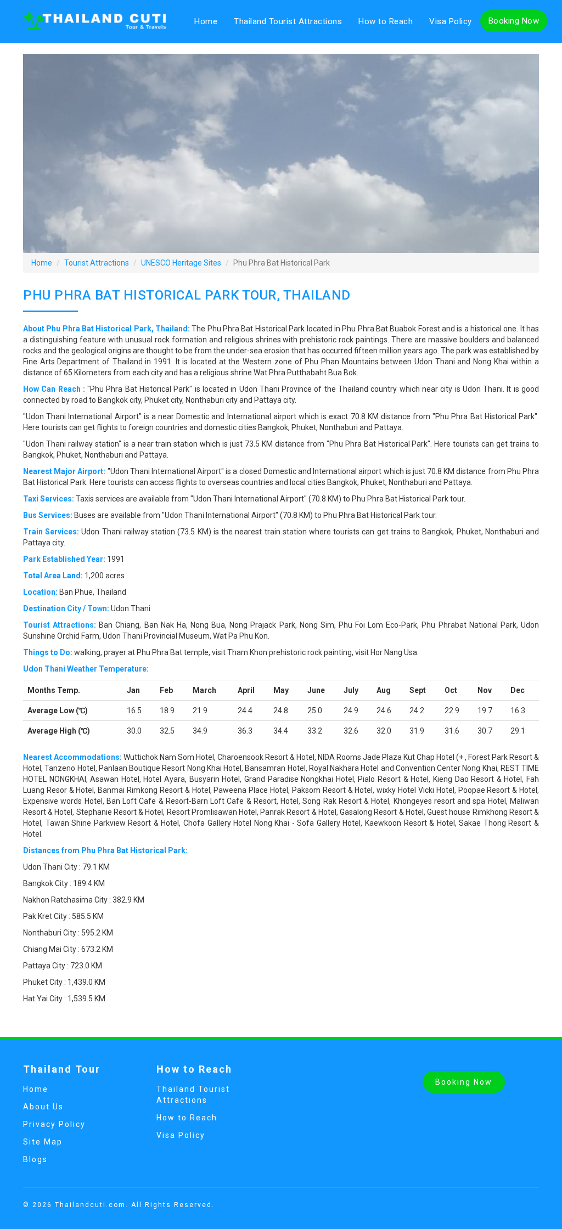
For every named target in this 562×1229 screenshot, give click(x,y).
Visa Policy (450, 21)
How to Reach (385, 21)
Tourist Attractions (96, 262)
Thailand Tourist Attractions (288, 21)
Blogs (35, 1159)
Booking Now (513, 21)
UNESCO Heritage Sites (181, 262)
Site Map (43, 1141)
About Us (43, 1106)
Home (205, 21)
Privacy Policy (54, 1124)
